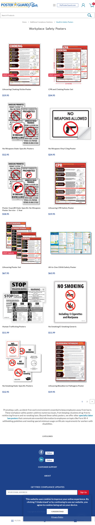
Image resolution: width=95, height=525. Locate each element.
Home (24, 22)
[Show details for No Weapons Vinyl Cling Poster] (70, 124)
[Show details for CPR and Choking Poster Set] (70, 65)
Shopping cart (91, 5)
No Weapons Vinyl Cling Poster (62, 148)
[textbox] (47, 15)
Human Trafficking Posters (14, 326)
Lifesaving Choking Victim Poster (16, 89)
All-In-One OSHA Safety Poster (62, 267)
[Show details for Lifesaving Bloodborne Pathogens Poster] (70, 361)
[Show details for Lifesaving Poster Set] (24, 243)
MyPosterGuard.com (68, 5)
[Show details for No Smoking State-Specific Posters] (24, 361)
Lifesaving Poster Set (11, 267)
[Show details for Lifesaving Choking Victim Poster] (24, 65)
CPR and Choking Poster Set (60, 89)
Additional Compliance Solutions (41, 22)
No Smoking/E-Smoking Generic (62, 326)
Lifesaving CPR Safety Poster (61, 208)
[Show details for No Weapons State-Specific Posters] (24, 124)
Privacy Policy (57, 517)
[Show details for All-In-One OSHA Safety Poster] (70, 243)
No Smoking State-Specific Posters (17, 386)
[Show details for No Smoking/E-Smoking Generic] (70, 302)
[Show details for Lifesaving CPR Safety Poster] (70, 183)
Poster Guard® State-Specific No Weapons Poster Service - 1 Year (21, 209)
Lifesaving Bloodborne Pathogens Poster (66, 386)
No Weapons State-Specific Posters (18, 148)
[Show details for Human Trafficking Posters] (24, 302)
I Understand (57, 511)
